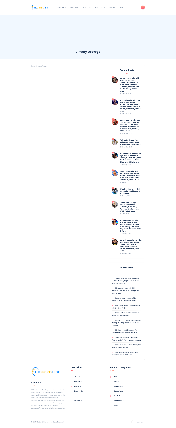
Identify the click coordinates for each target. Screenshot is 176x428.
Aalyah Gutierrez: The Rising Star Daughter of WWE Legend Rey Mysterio (130, 142)
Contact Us (78, 382)
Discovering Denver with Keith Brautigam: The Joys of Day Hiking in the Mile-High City (125, 290)
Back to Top (139, 422)
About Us (77, 377)
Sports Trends (100, 7)
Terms (76, 396)
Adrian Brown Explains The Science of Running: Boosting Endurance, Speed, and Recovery (126, 322)
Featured (112, 7)
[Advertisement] (88, 34)
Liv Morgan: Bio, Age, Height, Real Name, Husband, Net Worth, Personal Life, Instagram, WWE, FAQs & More (130, 206)
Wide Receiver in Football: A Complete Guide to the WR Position (130, 191)
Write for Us (78, 401)
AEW (115, 377)
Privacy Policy (79, 391)
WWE (121, 7)
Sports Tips (87, 7)
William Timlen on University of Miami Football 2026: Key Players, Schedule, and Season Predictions (126, 280)
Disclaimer (77, 386)
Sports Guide (61, 7)
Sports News (74, 7)
